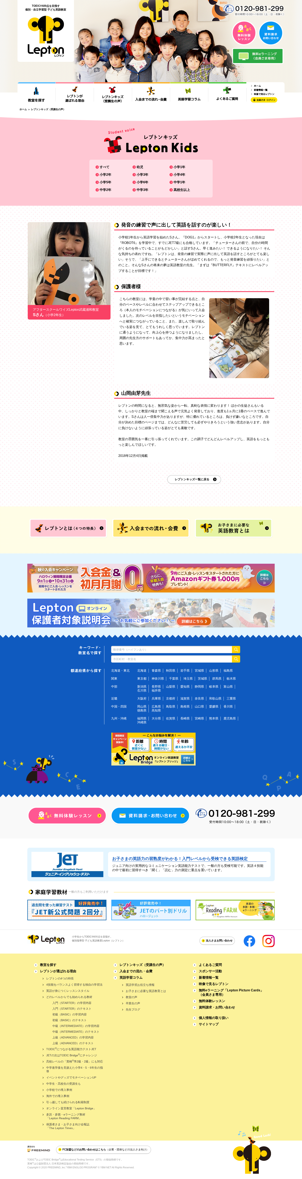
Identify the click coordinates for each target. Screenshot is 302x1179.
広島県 (156, 706)
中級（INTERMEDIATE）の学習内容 (75, 1026)
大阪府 (141, 698)
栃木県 (231, 678)
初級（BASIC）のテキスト (69, 1020)
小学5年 (105, 182)
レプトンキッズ (143, 965)
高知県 (156, 710)
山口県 (199, 706)
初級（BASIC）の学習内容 (69, 1014)
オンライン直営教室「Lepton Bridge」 (71, 1108)
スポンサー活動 (210, 971)
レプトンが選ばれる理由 (58, 971)
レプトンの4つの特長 (60, 978)
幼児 (140, 167)
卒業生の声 (133, 1003)
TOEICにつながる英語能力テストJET (71, 1049)
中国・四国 (119, 706)
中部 (114, 686)
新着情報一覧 (209, 977)
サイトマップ (209, 1024)
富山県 (228, 686)
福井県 (156, 690)
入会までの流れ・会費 (136, 971)
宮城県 (199, 670)
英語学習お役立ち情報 (140, 984)
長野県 (156, 686)
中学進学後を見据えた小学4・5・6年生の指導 (74, 1069)
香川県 (228, 706)
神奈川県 (158, 678)
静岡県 (199, 686)
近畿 (114, 698)
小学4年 (179, 174)
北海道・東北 (120, 670)
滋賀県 (185, 698)
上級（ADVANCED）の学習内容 (73, 1037)
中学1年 (179, 182)
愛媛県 (213, 706)
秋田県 (170, 670)
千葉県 (173, 678)
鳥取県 (170, 706)
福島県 (228, 670)
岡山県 (141, 706)
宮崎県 (199, 718)
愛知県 (185, 686)
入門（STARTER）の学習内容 (71, 1003)
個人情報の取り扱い (213, 1018)
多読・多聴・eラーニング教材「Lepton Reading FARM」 (65, 1116)
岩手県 (185, 670)
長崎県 (185, 718)
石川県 (141, 690)
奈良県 (199, 698)
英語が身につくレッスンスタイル (67, 990)
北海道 (141, 670)
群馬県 (216, 678)
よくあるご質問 (210, 965)
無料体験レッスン (212, 1001)
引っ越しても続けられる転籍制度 (67, 1102)
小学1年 (179, 167)
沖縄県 (141, 722)
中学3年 (142, 190)
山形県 (213, 670)
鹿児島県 (230, 718)
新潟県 (141, 686)
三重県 (231, 698)
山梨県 (170, 686)
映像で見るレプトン (213, 984)
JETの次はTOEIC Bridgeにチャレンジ (71, 1055)
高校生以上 (182, 190)
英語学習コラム (131, 977)
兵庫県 (156, 698)
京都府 (170, 698)
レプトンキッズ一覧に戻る (192, 479)
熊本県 (213, 718)
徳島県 (141, 710)
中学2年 (105, 190)
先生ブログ (133, 1009)
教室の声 (131, 997)
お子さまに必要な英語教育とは (146, 991)
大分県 (156, 718)
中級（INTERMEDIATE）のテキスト (75, 1031)
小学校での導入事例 (59, 1089)
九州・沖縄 (119, 718)
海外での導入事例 (57, 1096)
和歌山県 (215, 698)
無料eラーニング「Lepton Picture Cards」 (231, 992)
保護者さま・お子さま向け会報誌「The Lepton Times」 (67, 1126)
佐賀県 (170, 718)
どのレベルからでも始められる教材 (69, 997)
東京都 (141, 678)
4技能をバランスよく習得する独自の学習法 (74, 984)
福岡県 (141, 718)
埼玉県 (188, 678)
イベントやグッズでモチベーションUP (71, 1077)
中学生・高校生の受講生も (63, 1083)
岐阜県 (213, 686)
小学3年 (142, 174)
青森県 (156, 670)
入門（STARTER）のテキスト (71, 1008)
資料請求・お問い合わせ (217, 1007)
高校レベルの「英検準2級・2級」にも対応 (74, 1061)
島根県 (185, 706)
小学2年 (105, 174)
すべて (105, 167)
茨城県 (202, 678)
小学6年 (142, 182)
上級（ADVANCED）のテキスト (73, 1043)
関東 (114, 678)
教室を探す (48, 965)
